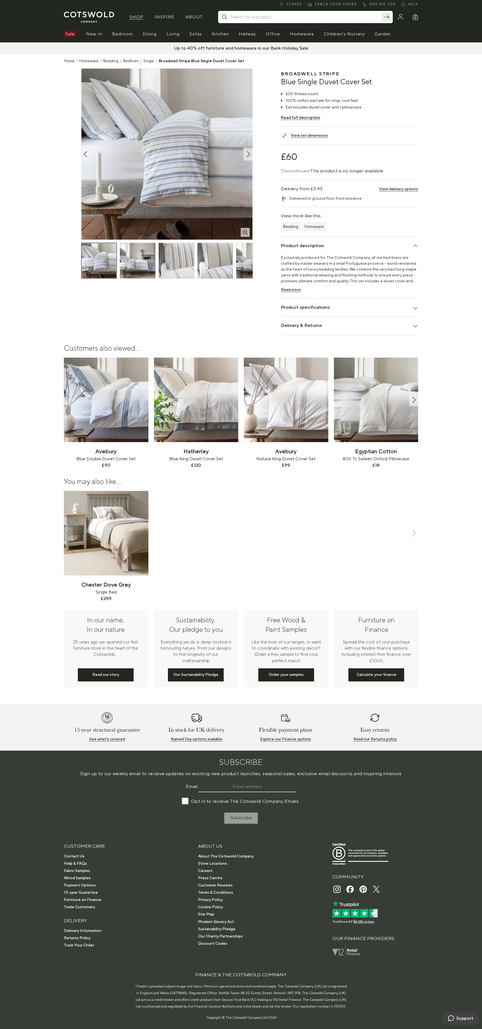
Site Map (206, 914)
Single (148, 61)
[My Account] (400, 17)
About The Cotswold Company (226, 856)
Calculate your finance (376, 674)
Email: (192, 787)
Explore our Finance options (285, 739)
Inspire (164, 17)
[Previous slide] (68, 400)
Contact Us (74, 856)
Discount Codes (212, 943)
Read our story (105, 674)
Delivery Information (82, 931)
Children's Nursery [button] (344, 34)
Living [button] (173, 34)
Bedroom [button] (122, 34)
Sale (70, 34)
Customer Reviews (215, 885)
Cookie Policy (210, 907)
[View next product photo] (248, 154)
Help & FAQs (75, 863)
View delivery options (398, 189)
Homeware (88, 61)
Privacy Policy (210, 900)
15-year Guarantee (81, 892)
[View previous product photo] (85, 154)
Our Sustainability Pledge (195, 674)
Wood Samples (77, 878)
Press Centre (210, 878)
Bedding (110, 61)
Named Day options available (196, 739)
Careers (205, 871)
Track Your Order (79, 945)
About (194, 17)
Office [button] (273, 34)
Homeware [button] (302, 34)
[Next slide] (413, 400)
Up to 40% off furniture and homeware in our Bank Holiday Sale (241, 48)
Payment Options (80, 885)
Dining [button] (150, 34)
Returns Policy (77, 938)
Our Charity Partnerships (220, 936)
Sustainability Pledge (216, 929)
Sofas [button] (195, 34)
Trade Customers (79, 907)
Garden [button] (383, 34)
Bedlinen (131, 61)
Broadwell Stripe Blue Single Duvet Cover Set (201, 61)
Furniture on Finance (82, 900)
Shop (136, 17)
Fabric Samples (77, 871)
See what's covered (107, 739)
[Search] (386, 17)
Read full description (300, 117)
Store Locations (212, 863)
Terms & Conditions (215, 892)
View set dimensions (309, 135)
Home (69, 61)
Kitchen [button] (220, 34)
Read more (291, 289)
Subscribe (241, 818)
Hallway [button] (247, 34)
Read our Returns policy (375, 739)
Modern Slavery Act (216, 922)
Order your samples (286, 674)
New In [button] (94, 34)
